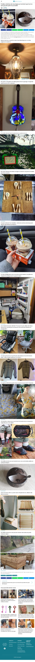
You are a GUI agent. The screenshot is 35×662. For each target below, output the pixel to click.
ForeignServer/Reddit (3, 169)
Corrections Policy (21, 644)
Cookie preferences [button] (29, 646)
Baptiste (5, 7)
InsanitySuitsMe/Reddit (4, 381)
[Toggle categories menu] (1, 1)
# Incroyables (9, 575)
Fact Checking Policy (21, 642)
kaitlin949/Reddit (3, 530)
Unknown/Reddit (3, 419)
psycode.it (11, 646)
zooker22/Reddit (3, 221)
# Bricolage (14, 575)
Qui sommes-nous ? (13, 642)
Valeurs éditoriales (21, 646)
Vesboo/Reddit (3, 459)
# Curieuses (3, 575)
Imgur (1, 131)
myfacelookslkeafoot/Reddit (4, 272)
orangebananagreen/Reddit (4, 79)
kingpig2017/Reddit (3, 570)
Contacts (11, 644)
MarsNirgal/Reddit (3, 490)
